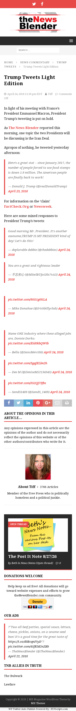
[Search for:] (38, 50)
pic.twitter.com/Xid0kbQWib (28, 343)
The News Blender (24, 128)
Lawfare (9, 684)
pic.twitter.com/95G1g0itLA (27, 299)
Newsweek (42, 206)
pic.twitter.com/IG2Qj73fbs (27, 383)
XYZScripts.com (59, 709)
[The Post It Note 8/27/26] (38, 535)
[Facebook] (42, 4)
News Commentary (34, 62)
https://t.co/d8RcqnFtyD (24, 641)
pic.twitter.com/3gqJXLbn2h (27, 363)
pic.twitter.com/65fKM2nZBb (28, 646)
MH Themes (38, 703)
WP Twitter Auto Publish (22, 709)
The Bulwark (13, 676)
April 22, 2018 (18, 656)
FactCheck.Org (16, 206)
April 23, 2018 (18, 191)
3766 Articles (49, 487)
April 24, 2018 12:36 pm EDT (24, 94)
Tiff (50, 94)
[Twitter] (34, 4)
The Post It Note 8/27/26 (32, 556)
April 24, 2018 (53, 352)
